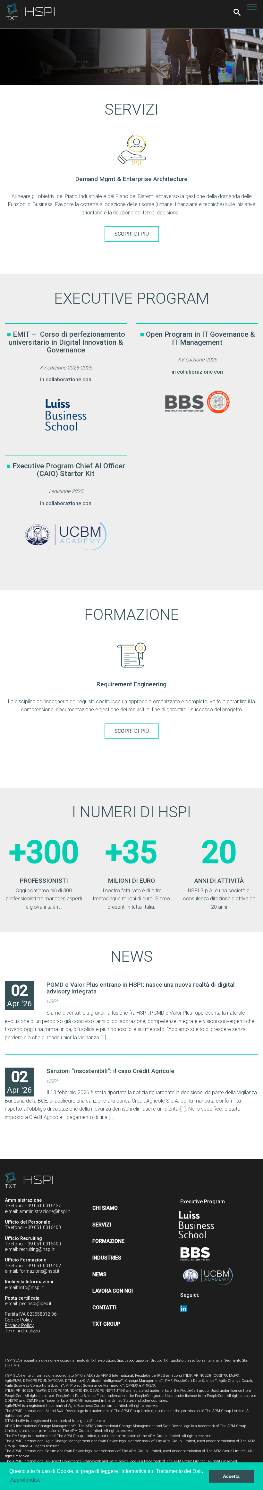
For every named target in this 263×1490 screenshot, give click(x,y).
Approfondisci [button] (26, 1480)
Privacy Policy (19, 1325)
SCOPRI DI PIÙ (132, 234)
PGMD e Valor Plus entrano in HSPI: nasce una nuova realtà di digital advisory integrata (141, 988)
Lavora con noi (112, 1291)
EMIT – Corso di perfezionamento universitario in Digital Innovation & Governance (67, 342)
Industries (106, 1258)
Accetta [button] (231, 1476)
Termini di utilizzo (22, 1331)
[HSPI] (30, 11)
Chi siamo (105, 1208)
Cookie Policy (19, 1320)
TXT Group (106, 1324)
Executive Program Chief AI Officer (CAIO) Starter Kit (69, 470)
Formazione (108, 1241)
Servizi (101, 1225)
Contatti (104, 1307)
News (99, 1274)
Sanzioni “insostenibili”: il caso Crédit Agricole (110, 1071)
